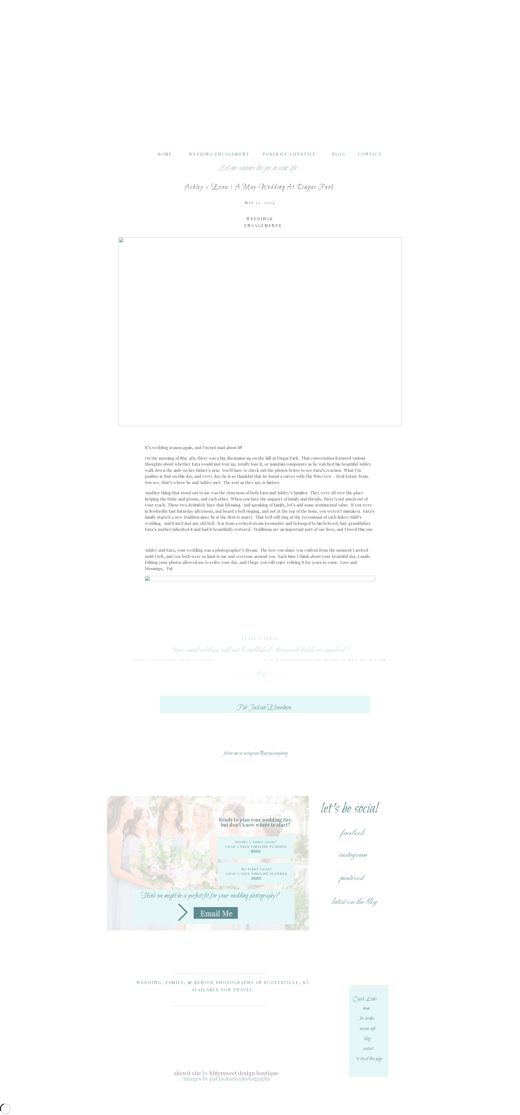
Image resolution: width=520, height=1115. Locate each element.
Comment (260, 663)
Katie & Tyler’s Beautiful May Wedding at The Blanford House (325, 660)
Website (260, 785)
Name (260, 737)
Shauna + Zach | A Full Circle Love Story (174, 660)
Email (260, 761)
